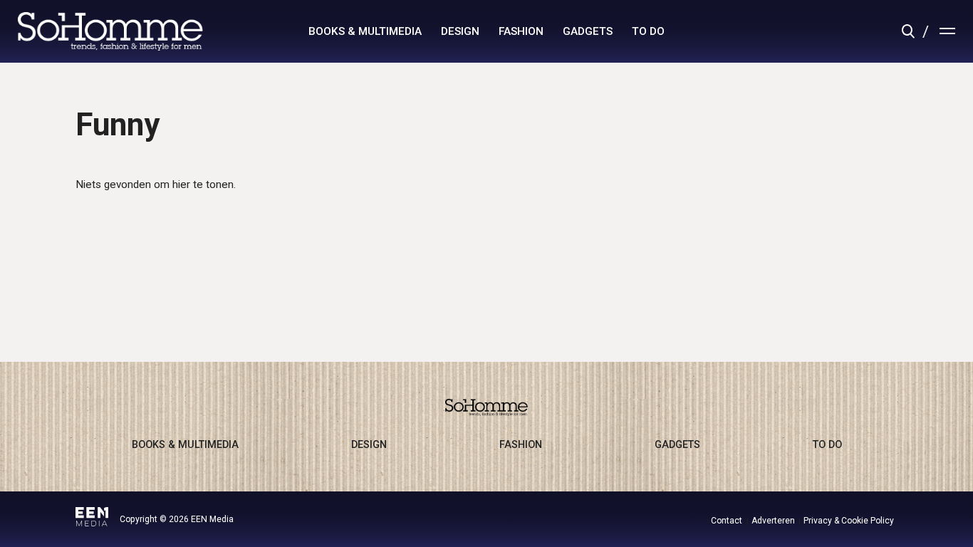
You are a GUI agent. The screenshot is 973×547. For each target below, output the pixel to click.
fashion (521, 31)
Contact (726, 521)
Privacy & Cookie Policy (848, 521)
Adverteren (773, 521)
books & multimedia (365, 31)
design (460, 31)
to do (648, 31)
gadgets (588, 31)
